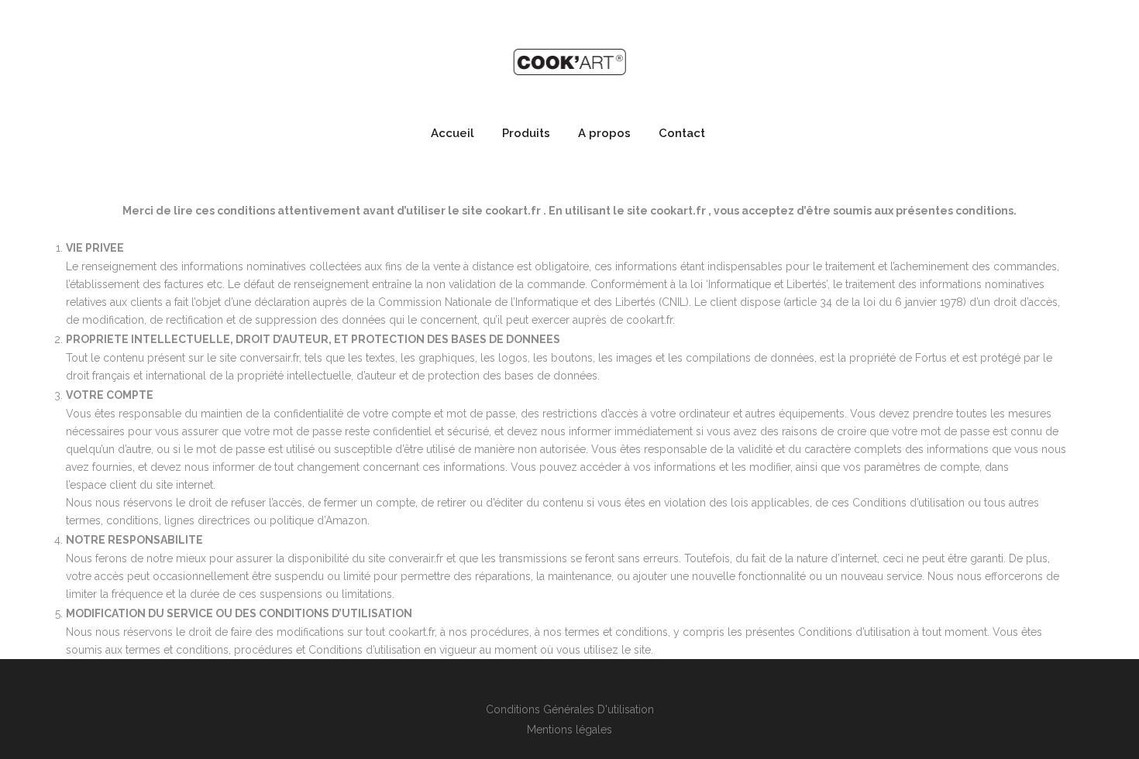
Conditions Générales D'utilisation (570, 709)
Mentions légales (569, 729)
